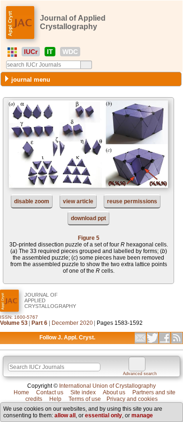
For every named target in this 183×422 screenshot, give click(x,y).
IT (50, 51)
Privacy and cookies (132, 399)
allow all (65, 415)
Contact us (49, 392)
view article (78, 201)
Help (55, 399)
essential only (103, 415)
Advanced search (140, 373)
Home (21, 392)
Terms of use (85, 399)
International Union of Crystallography (107, 386)
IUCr (31, 51)
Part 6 (39, 323)
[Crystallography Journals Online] (12, 52)
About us (114, 392)
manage (142, 415)
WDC (70, 51)
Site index (83, 392)
